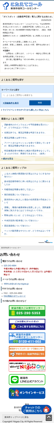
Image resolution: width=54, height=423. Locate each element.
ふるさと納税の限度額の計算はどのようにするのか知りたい (27, 175)
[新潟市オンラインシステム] (27, 388)
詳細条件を (10, 103)
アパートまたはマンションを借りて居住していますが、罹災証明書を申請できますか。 (27, 144)
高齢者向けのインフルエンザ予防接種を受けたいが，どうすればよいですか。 (27, 126)
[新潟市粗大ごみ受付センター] (27, 305)
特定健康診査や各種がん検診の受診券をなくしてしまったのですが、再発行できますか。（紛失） (27, 152)
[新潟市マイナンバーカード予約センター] (27, 346)
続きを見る (8, 159)
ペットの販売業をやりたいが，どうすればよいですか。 (27, 232)
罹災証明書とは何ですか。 (27, 137)
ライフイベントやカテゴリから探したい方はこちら (26, 110)
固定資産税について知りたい (27, 225)
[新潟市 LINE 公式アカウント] (27, 374)
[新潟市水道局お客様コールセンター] (27, 333)
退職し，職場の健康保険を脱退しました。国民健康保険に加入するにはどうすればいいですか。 (27, 209)
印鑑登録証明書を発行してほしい (27, 189)
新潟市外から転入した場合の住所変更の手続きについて (27, 201)
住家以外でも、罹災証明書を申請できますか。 (27, 132)
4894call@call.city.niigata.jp (16, 284)
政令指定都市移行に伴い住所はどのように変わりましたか (27, 183)
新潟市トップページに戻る (17, 417)
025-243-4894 (10, 266)
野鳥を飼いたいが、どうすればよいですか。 (27, 215)
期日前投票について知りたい (27, 194)
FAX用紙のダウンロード (15, 296)
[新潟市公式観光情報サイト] (27, 360)
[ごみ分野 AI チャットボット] (27, 319)
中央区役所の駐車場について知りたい (27, 220)
